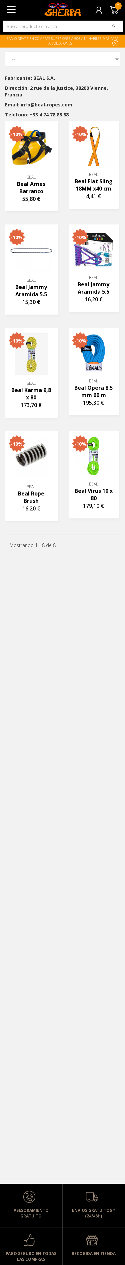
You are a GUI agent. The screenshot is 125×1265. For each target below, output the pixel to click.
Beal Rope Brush (31, 497)
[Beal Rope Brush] (31, 457)
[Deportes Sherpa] (49, 7)
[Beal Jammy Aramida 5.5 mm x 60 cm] (93, 249)
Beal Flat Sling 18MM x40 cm (94, 185)
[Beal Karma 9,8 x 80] (31, 354)
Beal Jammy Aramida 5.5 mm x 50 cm (31, 290)
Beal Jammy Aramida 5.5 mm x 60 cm (93, 288)
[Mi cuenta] (99, 9)
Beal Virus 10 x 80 (94, 494)
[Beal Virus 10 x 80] (93, 456)
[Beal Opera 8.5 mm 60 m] (93, 352)
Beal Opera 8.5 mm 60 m (93, 391)
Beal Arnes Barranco (31, 187)
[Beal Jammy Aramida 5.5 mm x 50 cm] (31, 251)
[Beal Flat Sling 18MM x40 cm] (93, 146)
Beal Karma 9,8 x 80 (31, 393)
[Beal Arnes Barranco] (31, 148)
